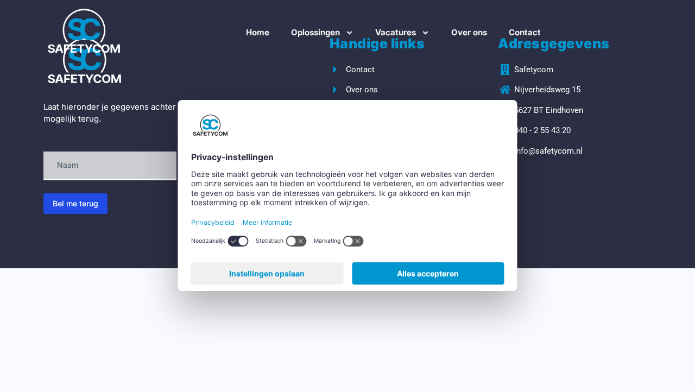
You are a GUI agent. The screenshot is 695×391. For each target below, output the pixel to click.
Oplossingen (315, 32)
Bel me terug (75, 203)
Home (257, 32)
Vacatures (395, 32)
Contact (525, 32)
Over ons (469, 32)
